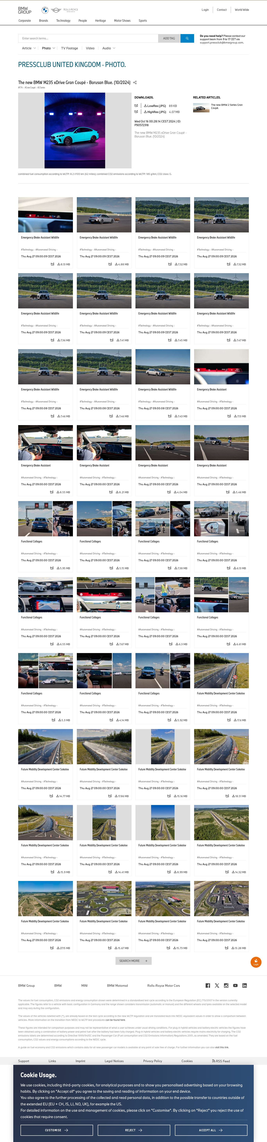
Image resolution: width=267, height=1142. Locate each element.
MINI (84, 986)
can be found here (115, 1019)
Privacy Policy (152, 1061)
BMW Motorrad (117, 986)
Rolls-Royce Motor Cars (163, 986)
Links (52, 1061)
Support (23, 1061)
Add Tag (169, 38)
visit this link (221, 1047)
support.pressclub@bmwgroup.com (221, 42)
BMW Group (26, 986)
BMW (58, 986)
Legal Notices (114, 1061)
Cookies (187, 1061)
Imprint (80, 1061)
